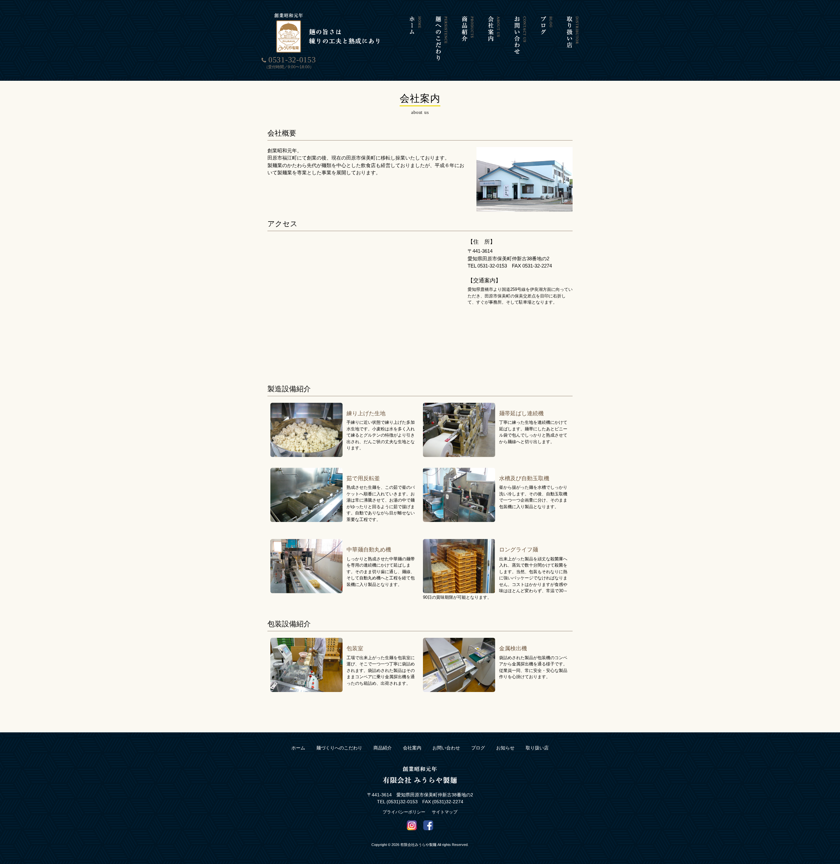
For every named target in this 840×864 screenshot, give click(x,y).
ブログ (478, 747)
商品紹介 (382, 747)
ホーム (298, 747)
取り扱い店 (537, 747)
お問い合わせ (446, 747)
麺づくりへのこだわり (339, 747)
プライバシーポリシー (404, 812)
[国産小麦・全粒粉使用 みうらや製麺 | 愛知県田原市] (328, 51)
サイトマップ (444, 812)
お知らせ (505, 747)
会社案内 (412, 747)
